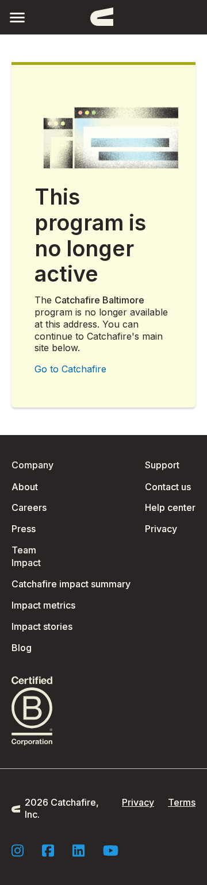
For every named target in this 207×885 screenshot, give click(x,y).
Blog (22, 647)
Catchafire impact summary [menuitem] (71, 584)
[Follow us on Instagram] (18, 850)
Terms (181, 802)
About (25, 486)
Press (24, 528)
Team (24, 550)
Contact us (168, 486)
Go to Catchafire (70, 369)
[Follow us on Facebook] (48, 850)
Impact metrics (43, 605)
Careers (29, 507)
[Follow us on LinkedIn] (78, 850)
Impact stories (42, 626)
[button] (17, 17)
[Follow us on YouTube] (110, 850)
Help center (170, 507)
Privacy (161, 528)
